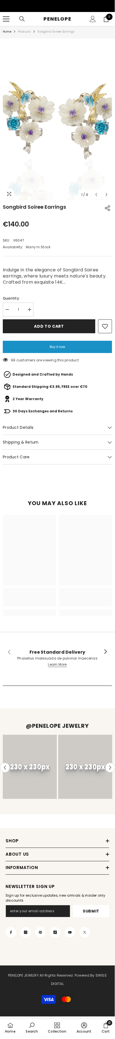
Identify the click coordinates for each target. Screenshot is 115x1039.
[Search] (22, 19)
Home (7, 32)
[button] (96, 194)
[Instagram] (25, 932)
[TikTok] (55, 932)
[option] (57, 119)
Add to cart (49, 326)
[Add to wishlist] (105, 326)
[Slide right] (105, 652)
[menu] (6, 19)
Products (24, 32)
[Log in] (93, 19)
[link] (29, 600)
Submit (91, 911)
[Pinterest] (40, 932)
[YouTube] (70, 932)
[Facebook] (11, 932)
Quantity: (11, 298)
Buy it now (57, 347)
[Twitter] (84, 932)
